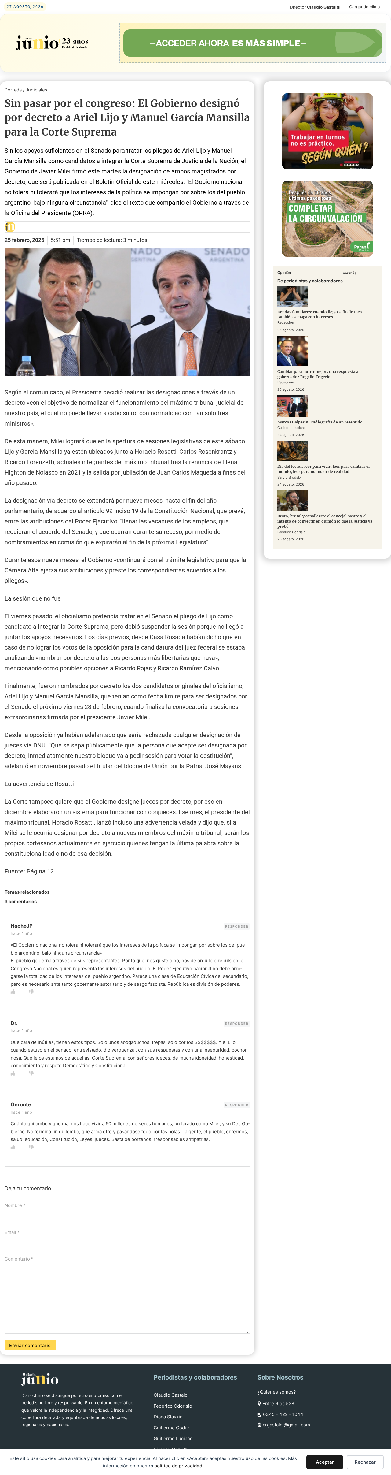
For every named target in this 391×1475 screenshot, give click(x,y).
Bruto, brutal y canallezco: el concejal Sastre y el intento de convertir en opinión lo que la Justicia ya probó (324, 521)
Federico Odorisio (173, 1406)
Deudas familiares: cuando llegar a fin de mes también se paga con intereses (319, 314)
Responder (236, 926)
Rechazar (365, 1462)
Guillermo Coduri (172, 1428)
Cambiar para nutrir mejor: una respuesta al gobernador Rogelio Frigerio (318, 374)
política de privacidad (178, 1466)
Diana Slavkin (168, 1417)
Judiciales (36, 90)
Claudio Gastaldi (171, 1395)
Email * (12, 1232)
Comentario (19, 1259)
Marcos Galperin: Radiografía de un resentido (320, 422)
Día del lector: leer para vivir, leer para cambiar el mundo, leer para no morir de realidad (323, 469)
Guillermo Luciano (173, 1438)
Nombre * (15, 1205)
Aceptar (325, 1462)
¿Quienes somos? (277, 1392)
